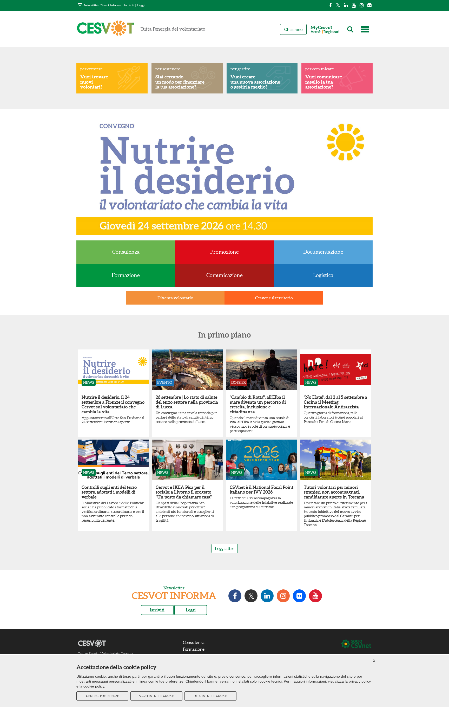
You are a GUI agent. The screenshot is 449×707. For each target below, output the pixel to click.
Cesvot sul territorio (274, 297)
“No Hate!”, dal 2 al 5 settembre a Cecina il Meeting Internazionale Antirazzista (335, 402)
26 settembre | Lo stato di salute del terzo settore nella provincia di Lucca (187, 402)
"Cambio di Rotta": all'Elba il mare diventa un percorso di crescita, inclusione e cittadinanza (258, 404)
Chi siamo (293, 29)
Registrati (331, 32)
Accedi (316, 32)
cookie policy (93, 686)
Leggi (140, 5)
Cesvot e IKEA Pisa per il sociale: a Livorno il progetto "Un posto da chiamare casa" (184, 492)
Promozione (224, 252)
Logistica (323, 275)
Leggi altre (224, 548)
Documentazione (323, 252)
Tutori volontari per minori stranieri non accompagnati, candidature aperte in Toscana (334, 492)
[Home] (141, 30)
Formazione (126, 275)
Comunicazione (224, 275)
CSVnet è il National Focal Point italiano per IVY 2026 (261, 490)
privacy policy (360, 681)
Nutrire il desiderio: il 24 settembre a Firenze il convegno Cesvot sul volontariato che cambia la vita (113, 404)
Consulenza (126, 252)
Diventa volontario (175, 297)
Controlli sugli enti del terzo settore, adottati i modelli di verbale (109, 492)
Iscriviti (129, 5)
